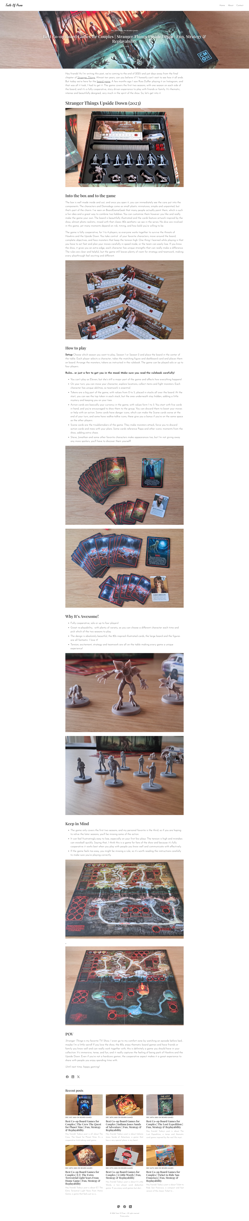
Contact (239, 5)
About (230, 5)
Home (222, 5)
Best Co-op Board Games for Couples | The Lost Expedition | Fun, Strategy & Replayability (164, 1124)
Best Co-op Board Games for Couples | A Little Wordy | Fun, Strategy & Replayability (123, 1174)
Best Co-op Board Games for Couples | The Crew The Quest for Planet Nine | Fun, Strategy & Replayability (83, 1125)
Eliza (125, 46)
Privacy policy (124, 1216)
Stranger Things (86, 77)
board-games (132, 31)
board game (103, 81)
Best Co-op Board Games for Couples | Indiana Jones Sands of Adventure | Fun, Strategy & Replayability (123, 1125)
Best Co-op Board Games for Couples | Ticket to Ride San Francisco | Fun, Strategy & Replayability (163, 1176)
